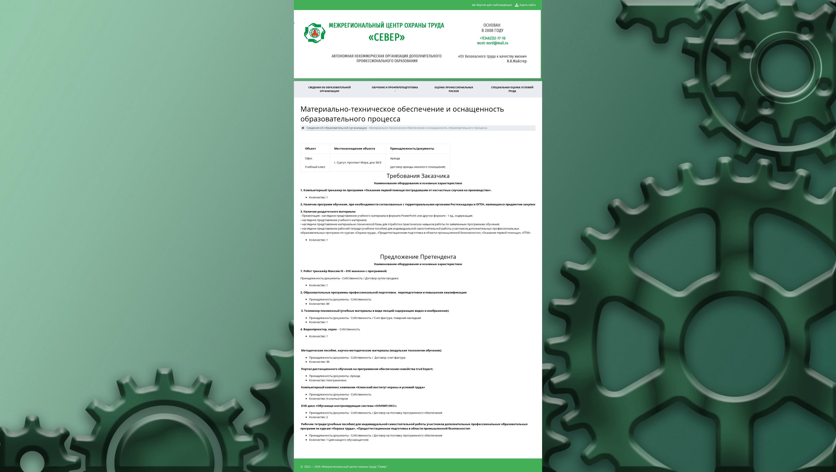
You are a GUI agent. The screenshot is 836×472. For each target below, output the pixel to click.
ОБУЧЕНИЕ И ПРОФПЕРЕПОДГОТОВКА (395, 87)
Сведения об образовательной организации (329, 89)
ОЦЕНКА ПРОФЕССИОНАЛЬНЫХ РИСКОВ (454, 89)
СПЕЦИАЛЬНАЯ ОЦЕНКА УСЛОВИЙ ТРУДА (512, 89)
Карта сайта (528, 5)
